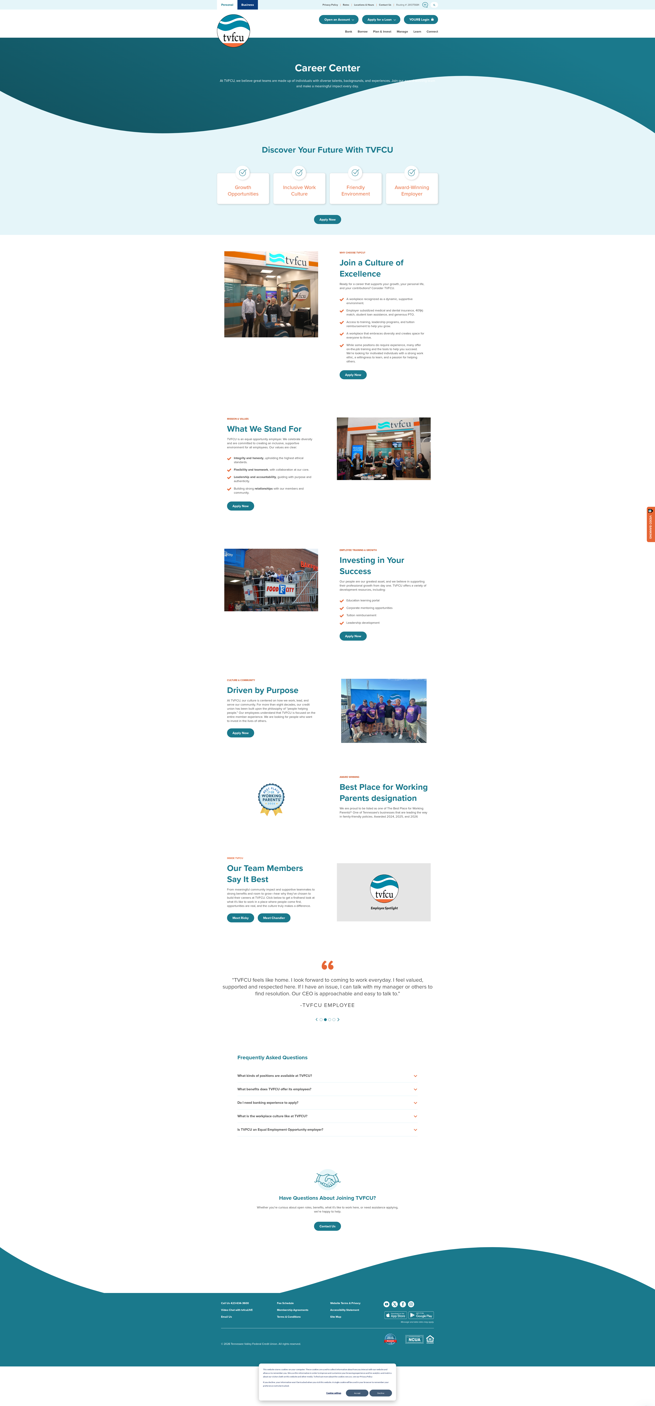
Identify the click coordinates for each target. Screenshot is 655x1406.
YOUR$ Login (419, 19)
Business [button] (247, 5)
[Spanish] (424, 5)
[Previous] (317, 1012)
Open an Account (337, 19)
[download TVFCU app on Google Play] (421, 1308)
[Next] (338, 1012)
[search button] (434, 5)
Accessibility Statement (344, 1303)
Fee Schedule (285, 1296)
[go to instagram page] (411, 1297)
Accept (357, 1393)
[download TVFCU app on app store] (395, 1308)
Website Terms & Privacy (345, 1296)
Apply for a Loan (380, 19)
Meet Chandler (274, 917)
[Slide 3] (329, 1012)
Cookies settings (333, 1393)
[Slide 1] (321, 1012)
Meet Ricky (240, 917)
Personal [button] (227, 5)
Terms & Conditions (289, 1310)
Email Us (226, 1310)
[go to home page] (233, 30)
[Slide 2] (325, 1012)
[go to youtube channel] (386, 1297)
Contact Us (327, 1219)
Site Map (335, 1310)
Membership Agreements (292, 1303)
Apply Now (327, 219)
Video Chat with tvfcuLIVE (237, 1303)
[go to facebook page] (403, 1297)
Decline (380, 1393)
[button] (330, 5)
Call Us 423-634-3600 (235, 1296)
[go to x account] (395, 1297)
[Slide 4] (333, 1012)
